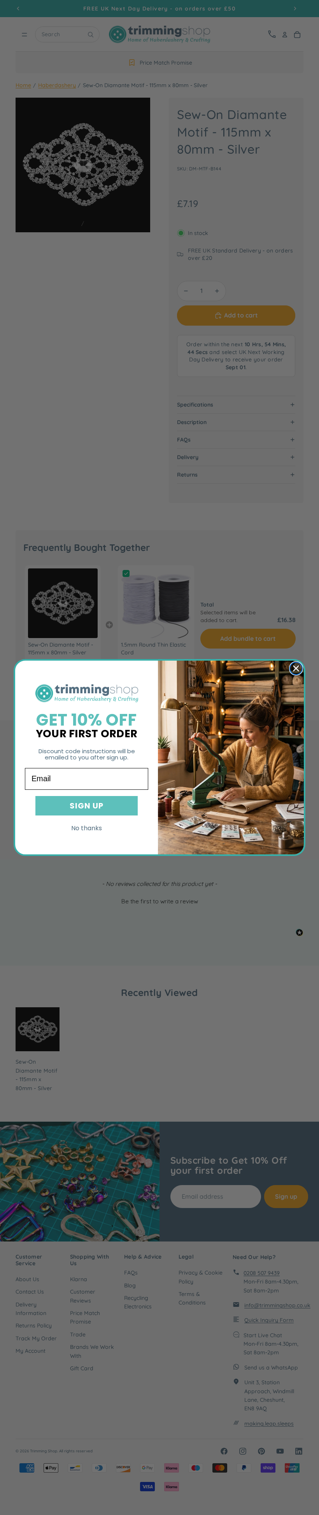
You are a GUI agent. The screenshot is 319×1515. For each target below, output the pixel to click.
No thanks (86, 828)
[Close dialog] (296, 668)
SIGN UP (86, 805)
